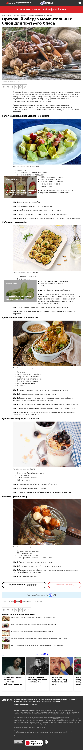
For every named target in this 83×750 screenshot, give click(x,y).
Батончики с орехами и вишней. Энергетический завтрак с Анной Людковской (37, 645)
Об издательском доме (29, 699)
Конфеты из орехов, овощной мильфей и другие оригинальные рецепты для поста (39, 638)
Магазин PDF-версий (20, 701)
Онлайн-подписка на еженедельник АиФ (53, 699)
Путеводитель (46, 701)
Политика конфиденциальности (25, 736)
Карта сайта (57, 701)
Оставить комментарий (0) (65, 585)
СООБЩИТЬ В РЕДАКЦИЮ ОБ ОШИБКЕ (25, 704)
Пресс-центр (73, 699)
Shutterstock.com (14, 81)
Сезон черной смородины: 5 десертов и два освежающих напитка (33, 624)
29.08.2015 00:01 (7, 15)
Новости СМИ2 (41, 654)
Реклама (17, 699)
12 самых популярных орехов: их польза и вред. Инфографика (32, 631)
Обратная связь (34, 701)
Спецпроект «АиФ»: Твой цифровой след (41, 9)
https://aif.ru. (63, 732)
